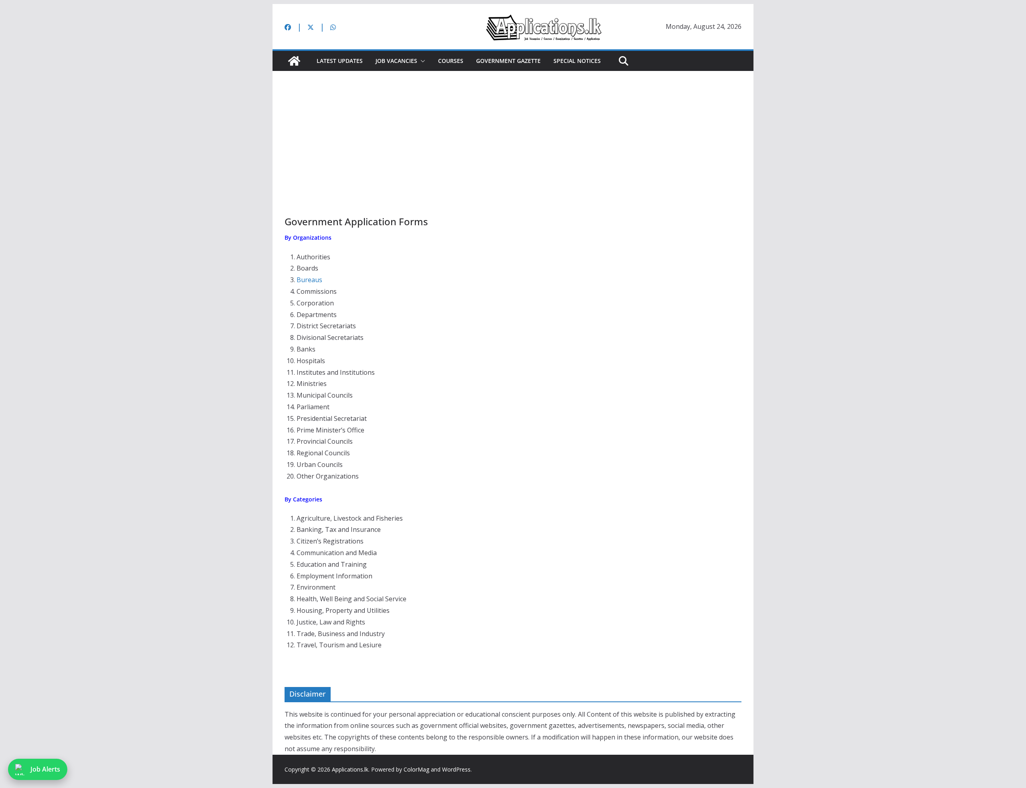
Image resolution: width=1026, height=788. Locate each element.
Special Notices (577, 61)
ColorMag (416, 769)
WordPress (456, 769)
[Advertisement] (513, 131)
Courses (450, 61)
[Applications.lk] (294, 61)
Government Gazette (508, 61)
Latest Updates (340, 61)
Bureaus (309, 279)
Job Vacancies (396, 61)
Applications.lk (350, 769)
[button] (421, 61)
